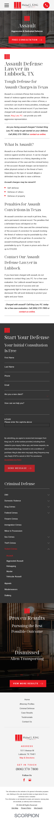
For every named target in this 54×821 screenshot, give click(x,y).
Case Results (27, 713)
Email (6, 385)
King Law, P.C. (17, 115)
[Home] (26, 5)
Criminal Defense (27, 708)
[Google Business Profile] (29, 780)
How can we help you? (14, 403)
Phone (7, 376)
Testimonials (27, 717)
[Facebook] (24, 780)
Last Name (9, 367)
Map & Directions (27, 758)
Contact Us (27, 722)
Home (27, 699)
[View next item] (38, 675)
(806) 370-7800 (19, 134)
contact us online (37, 134)
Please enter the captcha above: (18, 422)
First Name (9, 358)
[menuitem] (25, 495)
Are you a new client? (13, 394)
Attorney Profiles (27, 704)
